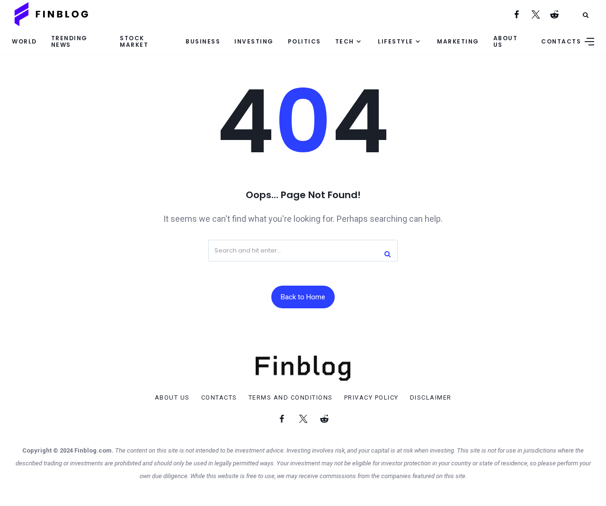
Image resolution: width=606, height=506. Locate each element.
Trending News (69, 41)
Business (203, 41)
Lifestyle (395, 41)
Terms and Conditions (291, 397)
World (24, 41)
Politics (304, 41)
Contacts (561, 41)
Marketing (458, 41)
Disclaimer (431, 397)
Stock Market (134, 41)
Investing (254, 41)
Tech (344, 41)
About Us (505, 41)
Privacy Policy (371, 397)
